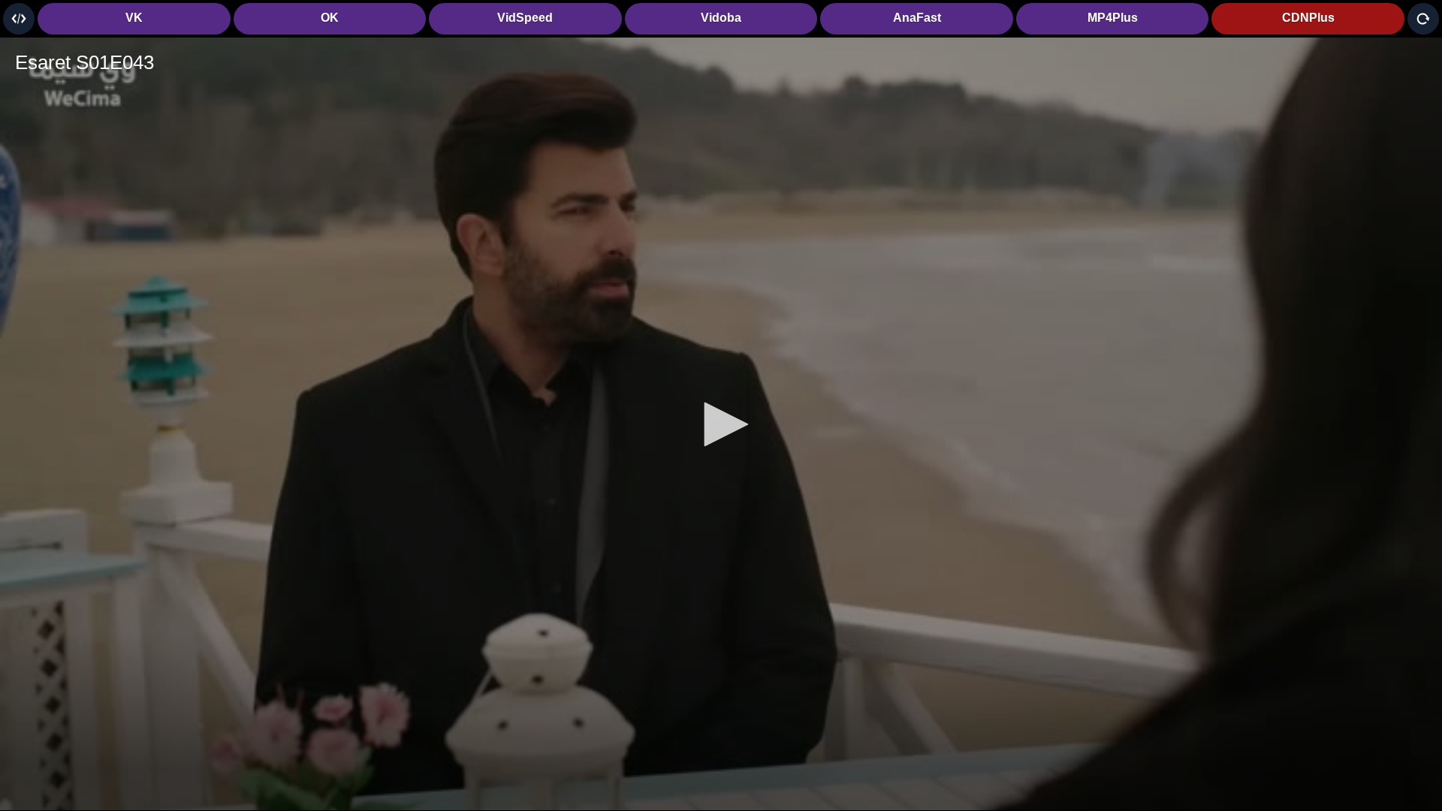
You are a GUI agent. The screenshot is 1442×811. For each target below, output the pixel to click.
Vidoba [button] (721, 17)
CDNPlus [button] (1308, 17)
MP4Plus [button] (1113, 17)
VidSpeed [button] (525, 17)
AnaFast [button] (917, 17)
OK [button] (330, 17)
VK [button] (134, 17)
